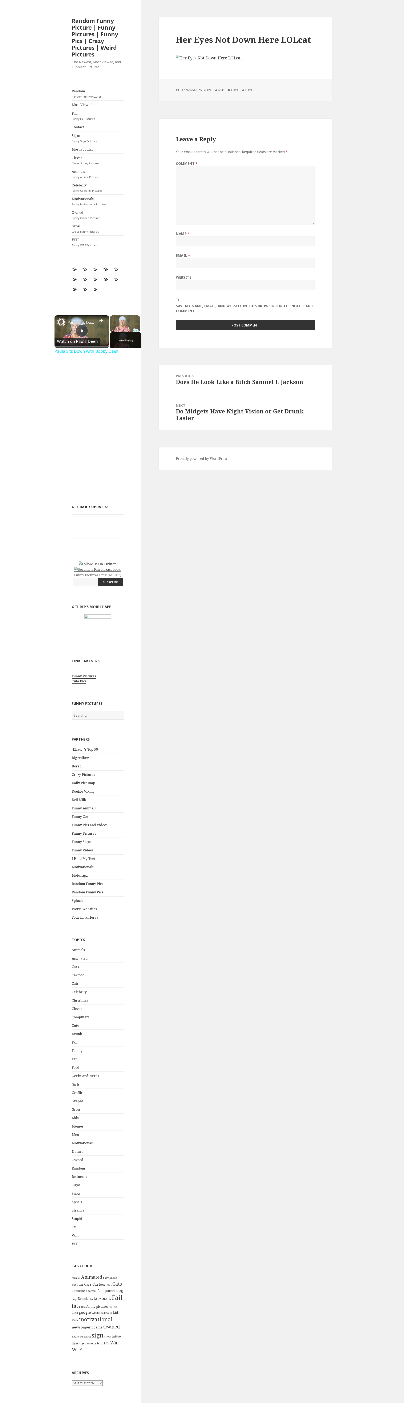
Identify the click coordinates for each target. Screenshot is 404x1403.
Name (182, 233)
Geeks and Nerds (85, 1076)
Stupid (77, 1218)
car (81, 1284)
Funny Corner (83, 816)
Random (87, 93)
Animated (80, 958)
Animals (86, 174)
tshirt (101, 1343)
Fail (83, 116)
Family (77, 1050)
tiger (75, 1343)
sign (98, 1335)
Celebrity (87, 188)
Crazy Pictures (83, 774)
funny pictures (97, 1307)
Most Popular (82, 149)
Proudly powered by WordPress (201, 458)
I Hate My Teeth (84, 858)
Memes (77, 1126)
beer (75, 1284)
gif (110, 1306)
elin (91, 1299)
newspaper (81, 1327)
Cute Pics (79, 681)
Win (75, 1235)
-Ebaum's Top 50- (85, 749)
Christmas (80, 1000)
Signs (84, 138)
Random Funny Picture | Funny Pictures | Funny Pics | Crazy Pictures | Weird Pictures (95, 37)
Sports (77, 1202)
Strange (78, 1210)
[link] (61, 322)
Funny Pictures (84, 676)
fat (75, 1306)
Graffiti (77, 1092)
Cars (75, 966)
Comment (187, 163)
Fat (74, 1059)
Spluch (77, 900)
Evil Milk (79, 799)
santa (87, 1336)
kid (115, 1312)
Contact (78, 127)
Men (75, 1134)
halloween (106, 1312)
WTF (84, 242)
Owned (86, 215)
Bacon (113, 1278)
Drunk (77, 1034)
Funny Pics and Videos (90, 825)
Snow (76, 1193)
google (85, 1312)
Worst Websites (84, 909)
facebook (102, 1298)
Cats (75, 983)
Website (183, 277)
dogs (74, 1299)
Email (183, 255)
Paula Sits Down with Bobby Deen (81, 322)
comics (92, 1291)
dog (119, 1290)
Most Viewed (82, 104)
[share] (101, 320)
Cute (75, 1025)
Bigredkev (80, 757)
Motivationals (89, 201)
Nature (77, 1151)
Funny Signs (81, 841)
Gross (85, 228)
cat (109, 1284)
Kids (75, 1118)
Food (75, 1067)
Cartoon (78, 975)
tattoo (116, 1336)
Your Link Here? (85, 917)
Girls (75, 1084)
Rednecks (79, 1176)
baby (106, 1277)
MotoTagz (80, 875)
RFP (221, 90)
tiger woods (87, 1343)
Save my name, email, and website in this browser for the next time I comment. (245, 308)
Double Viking (83, 791)
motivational (96, 1319)
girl (115, 1306)
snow (107, 1336)
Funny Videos (82, 850)
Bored (77, 766)
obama (97, 1327)
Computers (80, 1017)
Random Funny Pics (87, 883)
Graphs (77, 1101)
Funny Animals (84, 808)
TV (74, 1227)
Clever (85, 160)
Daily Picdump (83, 783)
